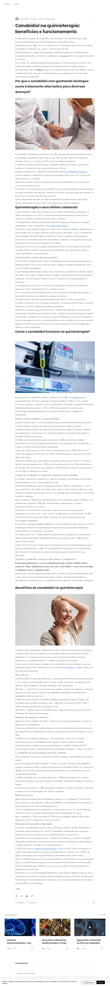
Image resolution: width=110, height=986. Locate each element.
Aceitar (100, 982)
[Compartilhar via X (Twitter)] (22, 896)
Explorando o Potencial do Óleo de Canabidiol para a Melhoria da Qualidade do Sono (89, 941)
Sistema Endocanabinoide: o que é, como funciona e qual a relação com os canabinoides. (19, 941)
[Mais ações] (93, 19)
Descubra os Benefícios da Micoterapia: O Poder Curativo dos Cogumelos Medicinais (55, 941)
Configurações (88, 982)
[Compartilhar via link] (32, 896)
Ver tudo (102, 915)
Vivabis (17, 4)
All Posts (7, 4)
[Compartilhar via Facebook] (16, 896)
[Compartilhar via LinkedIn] (27, 896)
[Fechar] (107, 982)
